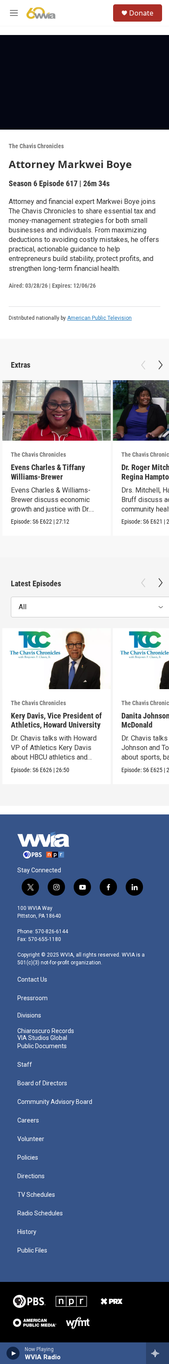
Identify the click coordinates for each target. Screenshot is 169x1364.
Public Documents (42, 1046)
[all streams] (157, 1353)
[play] (13, 1353)
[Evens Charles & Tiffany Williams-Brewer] (56, 410)
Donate (141, 13)
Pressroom (32, 998)
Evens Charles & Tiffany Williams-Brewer (48, 472)
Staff (24, 1065)
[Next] (160, 365)
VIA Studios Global (42, 1038)
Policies (27, 1157)
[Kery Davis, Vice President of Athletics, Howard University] (56, 658)
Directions (31, 1176)
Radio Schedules (40, 1213)
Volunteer (30, 1139)
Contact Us (32, 979)
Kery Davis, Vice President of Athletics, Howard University (56, 720)
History (26, 1232)
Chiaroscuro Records (45, 1031)
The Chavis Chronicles (36, 146)
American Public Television (99, 318)
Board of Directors (42, 1083)
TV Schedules (36, 1195)
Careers (28, 1120)
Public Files (32, 1250)
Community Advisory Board (54, 1102)
